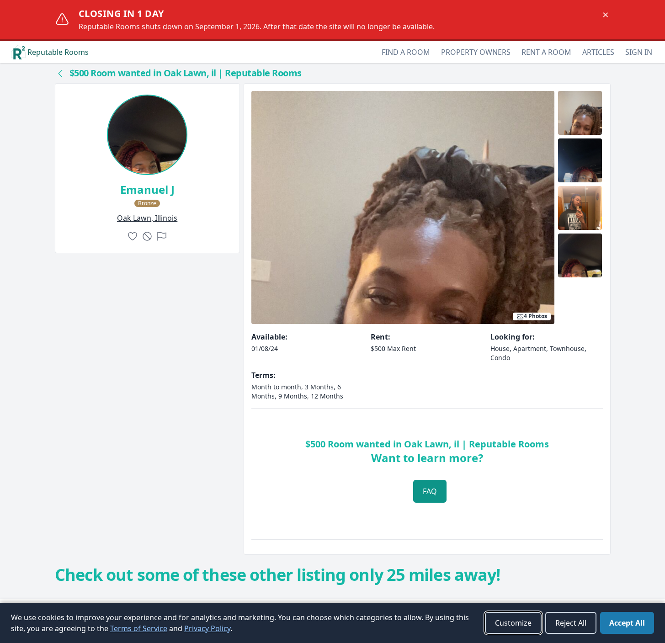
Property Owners (476, 52)
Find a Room (406, 52)
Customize (513, 623)
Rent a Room (546, 52)
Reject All (570, 623)
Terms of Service (138, 628)
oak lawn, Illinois (147, 218)
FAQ (430, 491)
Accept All (627, 623)
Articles (598, 52)
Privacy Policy (207, 628)
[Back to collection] (60, 73)
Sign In (638, 52)
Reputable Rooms (58, 52)
